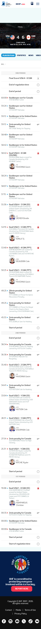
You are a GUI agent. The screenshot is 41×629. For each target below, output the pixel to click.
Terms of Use (30, 610)
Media (18, 610)
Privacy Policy (20, 613)
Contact (8, 610)
